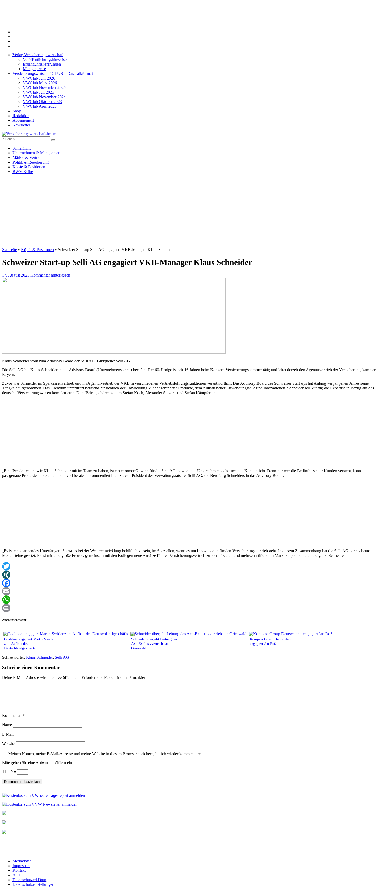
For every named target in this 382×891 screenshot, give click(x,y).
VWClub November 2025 (44, 87)
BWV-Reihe (22, 171)
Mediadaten (22, 861)
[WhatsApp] (191, 599)
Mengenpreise (34, 69)
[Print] (191, 608)
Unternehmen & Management (36, 153)
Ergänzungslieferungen (42, 64)
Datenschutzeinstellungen (33, 884)
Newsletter (21, 125)
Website (8, 744)
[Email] (191, 591)
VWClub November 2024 (44, 97)
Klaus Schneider (39, 657)
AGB (17, 875)
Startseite (9, 249)
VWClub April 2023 (40, 106)
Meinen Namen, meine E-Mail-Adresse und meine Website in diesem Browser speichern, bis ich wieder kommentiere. (105, 754)
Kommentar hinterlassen (50, 275)
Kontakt (19, 870)
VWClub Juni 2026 (39, 78)
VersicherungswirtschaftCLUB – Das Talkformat (52, 73)
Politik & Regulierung (30, 162)
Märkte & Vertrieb (27, 157)
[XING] (191, 575)
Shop (16, 111)
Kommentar (13, 715)
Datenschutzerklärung (30, 879)
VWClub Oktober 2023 (42, 101)
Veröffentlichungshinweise (45, 59)
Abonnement (23, 120)
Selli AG (62, 657)
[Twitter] (191, 566)
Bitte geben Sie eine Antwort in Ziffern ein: (37, 762)
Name (7, 724)
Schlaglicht (21, 148)
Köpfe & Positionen (28, 167)
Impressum (21, 865)
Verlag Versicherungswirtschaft (37, 55)
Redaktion (20, 115)
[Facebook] (191, 583)
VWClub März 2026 (40, 83)
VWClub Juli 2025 (38, 92)
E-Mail (8, 734)
